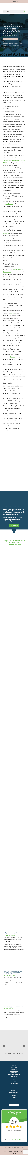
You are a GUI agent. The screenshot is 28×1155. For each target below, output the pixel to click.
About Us (14, 1067)
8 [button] (14, 1053)
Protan (12, 313)
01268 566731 (14, 1)
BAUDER (14, 1079)
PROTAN (14, 1081)
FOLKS (16, 1151)
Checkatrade (7, 272)
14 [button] (22, 1053)
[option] (14, 1045)
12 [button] (19, 1053)
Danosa (12, 357)
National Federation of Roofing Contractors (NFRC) (14, 160)
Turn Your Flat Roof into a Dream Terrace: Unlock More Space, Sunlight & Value (13, 972)
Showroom (14, 1076)
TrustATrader (16, 269)
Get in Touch (14, 525)
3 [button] (8, 1053)
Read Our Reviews (14, 1136)
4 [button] (9, 1053)
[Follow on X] (15, 1105)
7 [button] (13, 1053)
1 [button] (5, 1053)
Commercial (14, 1071)
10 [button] (17, 1053)
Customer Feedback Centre (17, 1139)
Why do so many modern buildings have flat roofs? (14, 1006)
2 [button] (6, 1053)
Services (14, 1072)
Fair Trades (9, 204)
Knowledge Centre (14, 1074)
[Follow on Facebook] (10, 1105)
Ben (7, 935)
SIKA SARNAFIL (14, 1083)
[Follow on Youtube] (18, 1105)
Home (14, 1065)
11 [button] (18, 1053)
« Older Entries (6, 1023)
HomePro (6, 233)
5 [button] (10, 1053)
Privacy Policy (14, 1078)
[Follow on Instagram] (12, 1105)
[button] (4, 1046)
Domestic (14, 1069)
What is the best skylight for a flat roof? (13, 933)
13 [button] (21, 1053)
